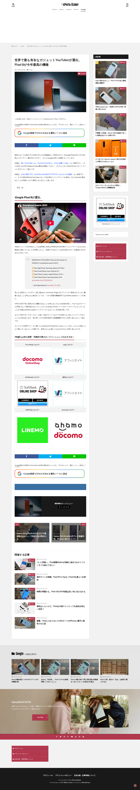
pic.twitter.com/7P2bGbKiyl (42, 280)
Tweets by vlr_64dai (101, 234)
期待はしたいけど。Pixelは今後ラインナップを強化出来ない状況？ (61, 607)
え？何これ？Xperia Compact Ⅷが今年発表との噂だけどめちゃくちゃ (110, 160)
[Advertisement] (70, 28)
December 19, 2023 (53, 285)
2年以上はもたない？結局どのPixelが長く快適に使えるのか (110, 108)
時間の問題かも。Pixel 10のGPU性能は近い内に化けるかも (61, 591)
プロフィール (102, 246)
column (32, 589)
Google (83, 9)
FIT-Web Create (67, 782)
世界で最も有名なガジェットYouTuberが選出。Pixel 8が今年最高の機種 (47, 46)
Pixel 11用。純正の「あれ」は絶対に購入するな (113, 680)
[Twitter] (50, 145)
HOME (15, 46)
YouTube (40, 717)
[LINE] (74, 145)
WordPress (86, 782)
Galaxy (61, 9)
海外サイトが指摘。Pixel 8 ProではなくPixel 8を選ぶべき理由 (61, 578)
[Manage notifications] (135, 785)
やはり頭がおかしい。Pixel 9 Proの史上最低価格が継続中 (110, 82)
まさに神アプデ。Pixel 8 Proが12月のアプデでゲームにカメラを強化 (46, 174)
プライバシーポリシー (105, 251)
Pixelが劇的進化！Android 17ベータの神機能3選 (25, 680)
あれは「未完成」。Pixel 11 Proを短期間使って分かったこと (54, 680)
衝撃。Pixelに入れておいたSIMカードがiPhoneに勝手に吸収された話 (61, 622)
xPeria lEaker (76, 780)
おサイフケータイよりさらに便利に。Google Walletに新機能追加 (108, 186)
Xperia (54, 9)
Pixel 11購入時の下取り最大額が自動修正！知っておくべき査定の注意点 (84, 680)
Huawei (68, 9)
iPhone (76, 9)
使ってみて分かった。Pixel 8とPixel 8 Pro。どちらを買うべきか (45, 163)
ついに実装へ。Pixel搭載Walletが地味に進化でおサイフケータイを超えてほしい (61, 563)
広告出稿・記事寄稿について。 (108, 257)
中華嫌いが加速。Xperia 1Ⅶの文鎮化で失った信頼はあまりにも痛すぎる (110, 134)
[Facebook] (27, 145)
